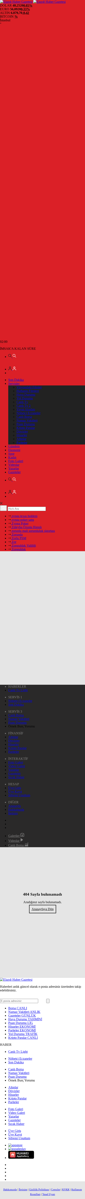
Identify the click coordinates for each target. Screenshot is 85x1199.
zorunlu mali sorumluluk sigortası (33, 531)
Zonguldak (18, 549)
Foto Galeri (15, 461)
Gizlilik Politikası (39, 1189)
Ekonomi (14, 450)
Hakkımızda (16, 809)
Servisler (14, 383)
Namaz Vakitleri (27, 420)
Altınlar (21, 439)
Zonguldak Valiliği (23, 545)
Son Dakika (16, 380)
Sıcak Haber (16, 777)
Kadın (12, 457)
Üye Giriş (14, 788)
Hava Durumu (26, 394)
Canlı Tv (22, 402)
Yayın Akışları (26, 409)
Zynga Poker (19, 523)
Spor (11, 453)
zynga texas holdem (24, 516)
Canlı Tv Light (18, 690)
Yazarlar (13, 468)
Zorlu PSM (18, 538)
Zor (13, 542)
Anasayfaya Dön (43, 909)
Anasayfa (14, 806)
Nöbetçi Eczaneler (28, 413)
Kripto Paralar (26, 428)
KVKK (66, 1189)
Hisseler (22, 435)
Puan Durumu (26, 424)
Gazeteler (14, 472)
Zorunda (17, 534)
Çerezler (55, 1189)
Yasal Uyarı (48, 1194)
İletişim (13, 813)
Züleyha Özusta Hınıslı (26, 527)
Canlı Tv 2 (24, 405)
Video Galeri (16, 766)
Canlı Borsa (24, 416)
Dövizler (22, 431)
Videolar (13, 464)
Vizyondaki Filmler (29, 387)
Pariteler (22, 442)
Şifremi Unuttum (19, 795)
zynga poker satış (22, 519)
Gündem (14, 446)
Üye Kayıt (15, 791)
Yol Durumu (25, 398)
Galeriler (14, 836)
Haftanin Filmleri (28, 391)
